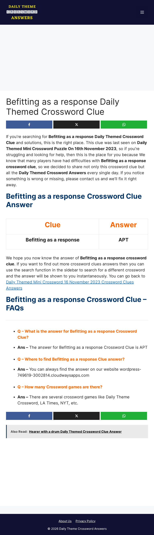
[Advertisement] (77, 61)
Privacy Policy (85, 521)
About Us (65, 521)
